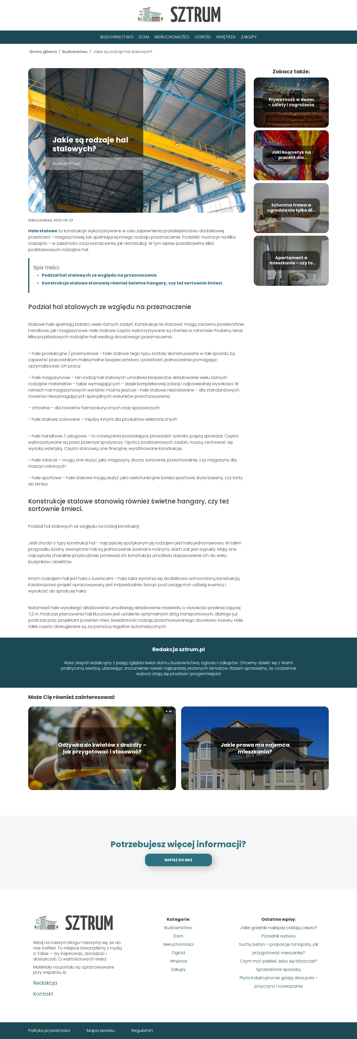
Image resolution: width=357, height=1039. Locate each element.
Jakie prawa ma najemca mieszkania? (255, 748)
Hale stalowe (42, 231)
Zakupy (249, 37)
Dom (144, 37)
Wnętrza (226, 37)
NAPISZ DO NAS (178, 860)
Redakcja (45, 982)
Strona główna (44, 51)
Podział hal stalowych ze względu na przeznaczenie (99, 275)
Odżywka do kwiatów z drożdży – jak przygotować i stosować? (102, 748)
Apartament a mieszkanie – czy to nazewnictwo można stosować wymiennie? (291, 260)
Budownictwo (117, 37)
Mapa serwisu (101, 1031)
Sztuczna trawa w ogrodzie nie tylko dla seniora (291, 208)
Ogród (203, 37)
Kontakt (43, 993)
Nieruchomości (171, 37)
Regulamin (142, 1031)
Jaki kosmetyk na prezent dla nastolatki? (291, 155)
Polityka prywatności (49, 1031)
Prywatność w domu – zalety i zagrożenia (291, 102)
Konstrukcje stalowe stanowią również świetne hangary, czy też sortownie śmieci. (132, 283)
